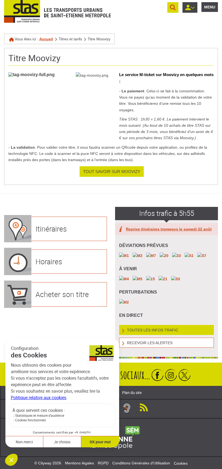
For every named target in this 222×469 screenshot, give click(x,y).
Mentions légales (79, 463)
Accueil (46, 39)
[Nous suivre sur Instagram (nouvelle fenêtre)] (171, 375)
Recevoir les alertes (149, 343)
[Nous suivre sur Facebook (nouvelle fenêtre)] (158, 375)
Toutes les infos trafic (152, 330)
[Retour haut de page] (212, 463)
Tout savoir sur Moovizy (111, 171)
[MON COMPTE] (189, 7)
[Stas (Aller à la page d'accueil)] (22, 11)
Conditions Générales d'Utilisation (141, 463)
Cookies (181, 463)
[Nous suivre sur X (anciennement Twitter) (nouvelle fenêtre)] (185, 375)
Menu (209, 7)
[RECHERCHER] (172, 7)
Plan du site (132, 392)
